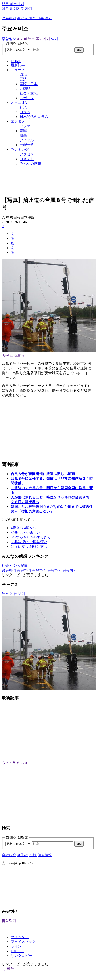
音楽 (23, 131)
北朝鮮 (25, 88)
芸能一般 (27, 145)
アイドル (27, 140)
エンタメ (18, 121)
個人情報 (45, 855)
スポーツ (27, 98)
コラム (25, 112)
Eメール (17, 951)
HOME (16, 61)
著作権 (22, 855)
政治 (23, 74)
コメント (27, 159)
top (4, 969)
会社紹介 (9, 855)
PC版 (33, 855)
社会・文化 (29, 93)
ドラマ (25, 126)
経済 (23, 79)
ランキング (20, 149)
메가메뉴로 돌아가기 (33, 39)
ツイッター (20, 937)
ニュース (18, 70)
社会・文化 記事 (15, 565)
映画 (23, 135)
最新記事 (18, 65)
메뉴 (10, 969)
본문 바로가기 (13, 4)
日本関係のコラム (34, 117)
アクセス (27, 154)
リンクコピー (21, 956)
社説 (23, 107)
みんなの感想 (30, 163)
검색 (79, 50)
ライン (16, 946)
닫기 (54, 39)
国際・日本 (29, 84)
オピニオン (20, 103)
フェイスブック (23, 942)
